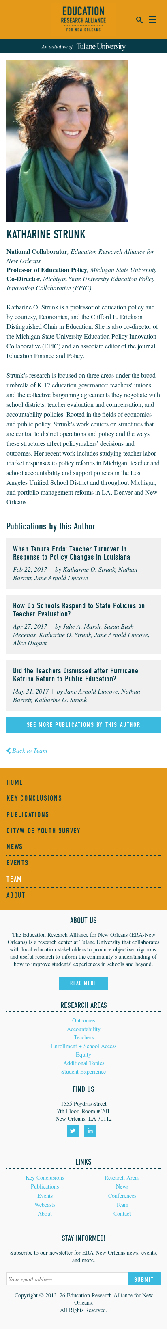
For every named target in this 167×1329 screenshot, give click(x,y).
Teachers (84, 1037)
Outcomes (83, 1020)
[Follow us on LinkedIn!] (91, 1133)
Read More (83, 983)
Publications (27, 814)
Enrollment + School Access (83, 1046)
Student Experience (83, 1071)
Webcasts (44, 1204)
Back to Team (29, 750)
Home (14, 782)
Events (17, 863)
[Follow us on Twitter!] (74, 1133)
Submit (144, 1280)
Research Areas (122, 1177)
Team (14, 879)
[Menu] (152, 19)
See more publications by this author (84, 724)
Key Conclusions (34, 798)
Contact (122, 1213)
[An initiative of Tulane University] (83, 45)
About (16, 895)
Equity (83, 1054)
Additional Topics (83, 1063)
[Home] (83, 19)
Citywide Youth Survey (43, 831)
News (14, 847)
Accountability (84, 1029)
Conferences (122, 1195)
